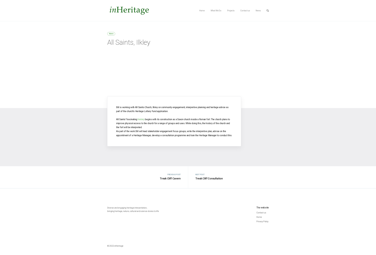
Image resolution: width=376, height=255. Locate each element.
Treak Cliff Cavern (170, 178)
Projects (231, 10)
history (141, 119)
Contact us (245, 10)
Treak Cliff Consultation (209, 178)
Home (202, 10)
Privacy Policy (262, 221)
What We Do (216, 10)
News (258, 10)
